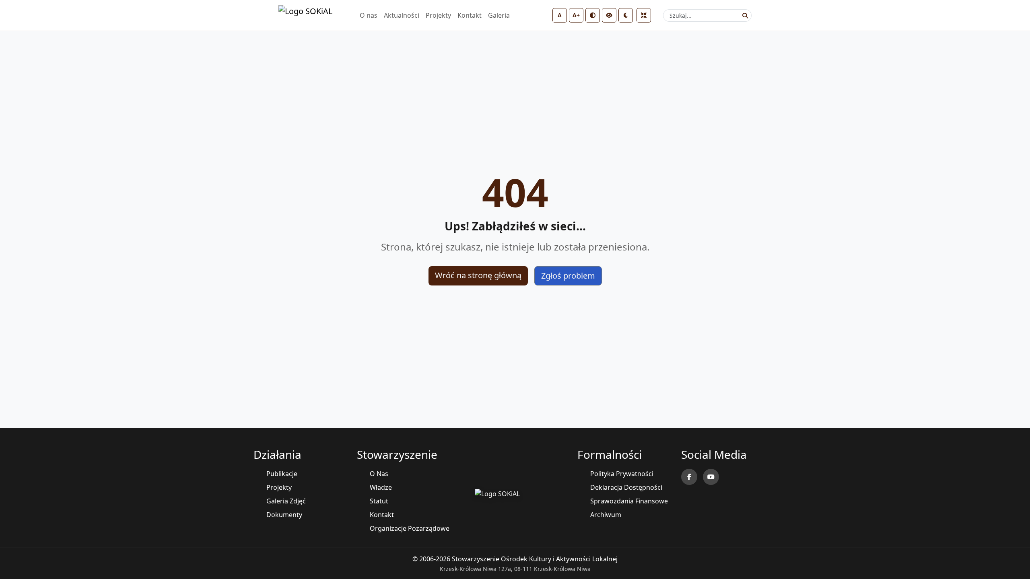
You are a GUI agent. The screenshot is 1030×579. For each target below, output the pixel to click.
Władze (381, 487)
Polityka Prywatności (621, 473)
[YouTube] (711, 477)
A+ (576, 15)
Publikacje (281, 473)
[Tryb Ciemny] (625, 15)
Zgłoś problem (568, 275)
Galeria (499, 15)
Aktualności (401, 15)
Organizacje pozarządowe (409, 528)
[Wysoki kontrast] (592, 15)
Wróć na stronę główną (478, 275)
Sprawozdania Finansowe (629, 501)
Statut (379, 501)
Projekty (438, 15)
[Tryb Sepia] (609, 15)
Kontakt (469, 15)
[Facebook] (689, 477)
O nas (368, 15)
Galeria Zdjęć (286, 501)
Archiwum (605, 514)
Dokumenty (284, 514)
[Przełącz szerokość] (644, 15)
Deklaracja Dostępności (626, 487)
